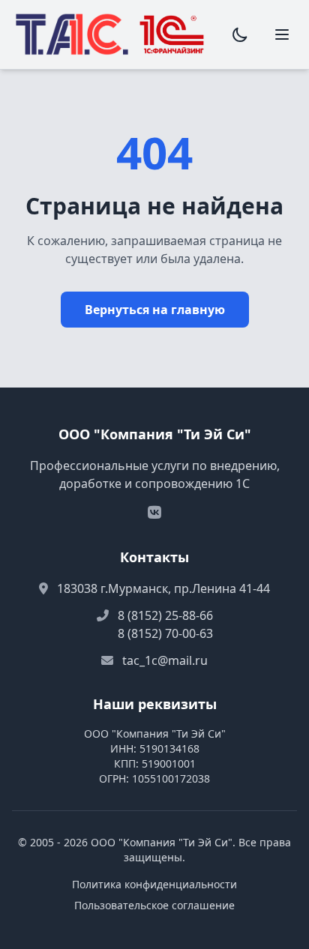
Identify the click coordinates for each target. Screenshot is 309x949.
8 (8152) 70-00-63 (165, 633)
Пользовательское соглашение (154, 905)
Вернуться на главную (155, 309)
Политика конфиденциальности (154, 884)
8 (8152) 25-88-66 (165, 615)
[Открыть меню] (282, 34)
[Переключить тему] (240, 34)
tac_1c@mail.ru (165, 660)
